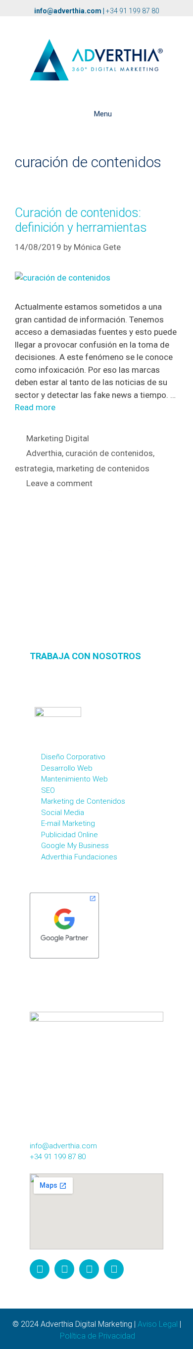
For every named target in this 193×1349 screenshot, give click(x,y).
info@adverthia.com (67, 11)
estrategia (34, 468)
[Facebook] (64, 1269)
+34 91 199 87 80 (132, 11)
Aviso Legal (158, 1324)
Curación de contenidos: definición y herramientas (81, 220)
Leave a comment (59, 483)
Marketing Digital (57, 438)
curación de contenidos (109, 453)
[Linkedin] (114, 1269)
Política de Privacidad (97, 1336)
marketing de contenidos (102, 468)
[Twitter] (89, 1269)
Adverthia (44, 453)
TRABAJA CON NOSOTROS (85, 656)
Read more (35, 407)
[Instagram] (39, 1269)
